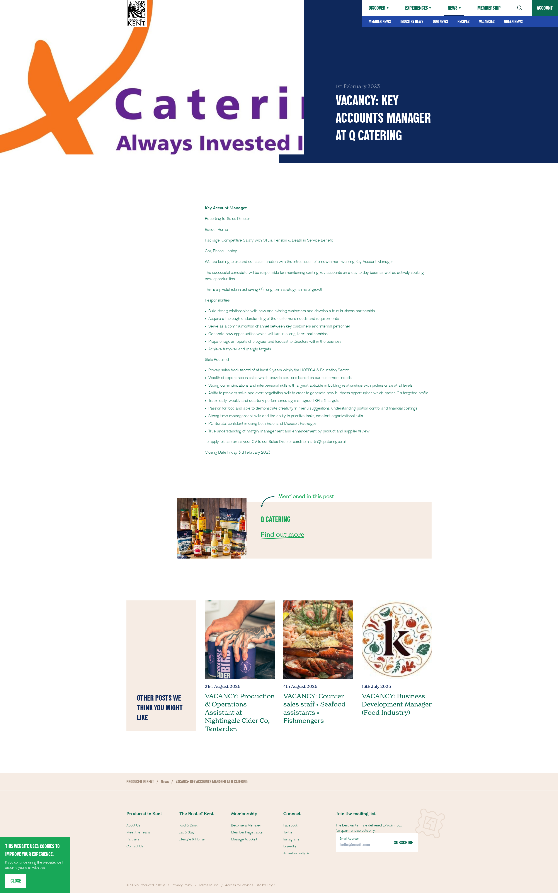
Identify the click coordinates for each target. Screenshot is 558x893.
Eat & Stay (186, 832)
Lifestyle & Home (192, 839)
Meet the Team (138, 832)
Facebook (290, 825)
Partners (132, 839)
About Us (133, 825)
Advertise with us (296, 853)
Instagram (291, 839)
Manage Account (244, 839)
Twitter (288, 832)
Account (545, 8)
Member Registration (247, 832)
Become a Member (246, 825)
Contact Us (134, 846)
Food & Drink (188, 825)
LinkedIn (289, 846)
